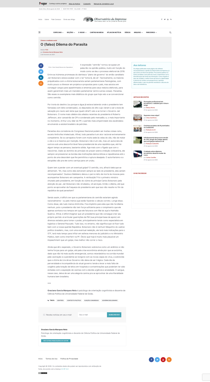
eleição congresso (91, 300)
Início (40, 19)
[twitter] (164, 19)
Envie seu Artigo (69, 19)
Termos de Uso (51, 359)
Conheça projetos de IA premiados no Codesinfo (157, 126)
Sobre (47, 19)
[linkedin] (40, 77)
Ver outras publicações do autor (55, 341)
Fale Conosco (56, 19)
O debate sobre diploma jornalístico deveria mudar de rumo (155, 153)
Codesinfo (87, 4)
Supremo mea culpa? (151, 115)
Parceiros (150, 32)
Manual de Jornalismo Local (104, 4)
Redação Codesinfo (152, 143)
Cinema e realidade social (49, 40)
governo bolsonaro (109, 300)
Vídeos (127, 32)
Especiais (57, 32)
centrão (60, 300)
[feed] (171, 19)
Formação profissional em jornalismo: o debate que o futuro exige (156, 103)
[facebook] (161, 19)
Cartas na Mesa (96, 32)
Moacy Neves (150, 107)
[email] (40, 83)
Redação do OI (150, 130)
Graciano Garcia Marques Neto (53, 52)
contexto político (74, 300)
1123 (46, 50)
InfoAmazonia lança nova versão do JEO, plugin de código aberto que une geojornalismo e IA (156, 139)
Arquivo (137, 32)
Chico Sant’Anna (151, 118)
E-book (81, 32)
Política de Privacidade (69, 359)
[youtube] (168, 19)
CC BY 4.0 (64, 369)
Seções (70, 32)
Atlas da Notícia (74, 4)
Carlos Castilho (151, 157)
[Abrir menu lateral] (39, 32)
